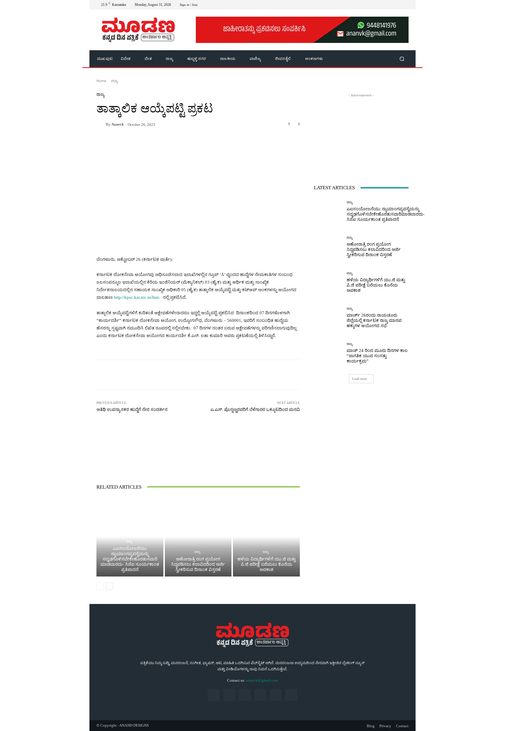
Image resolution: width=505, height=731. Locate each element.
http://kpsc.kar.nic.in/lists (136, 297)
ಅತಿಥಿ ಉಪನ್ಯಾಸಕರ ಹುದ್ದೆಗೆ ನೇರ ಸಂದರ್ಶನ (131, 409)
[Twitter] (384, 4)
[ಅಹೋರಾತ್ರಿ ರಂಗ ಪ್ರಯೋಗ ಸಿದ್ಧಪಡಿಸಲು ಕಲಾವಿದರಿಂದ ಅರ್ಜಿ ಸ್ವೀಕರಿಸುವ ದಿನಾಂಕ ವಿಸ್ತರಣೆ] (198, 536)
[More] (286, 375)
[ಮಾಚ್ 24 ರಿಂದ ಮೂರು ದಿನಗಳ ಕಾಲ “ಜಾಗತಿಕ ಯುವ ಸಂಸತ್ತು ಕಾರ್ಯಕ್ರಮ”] (328, 353)
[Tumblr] (275, 694)
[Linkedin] (244, 694)
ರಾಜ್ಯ (114, 80)
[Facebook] (369, 4)
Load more (359, 379)
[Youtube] (405, 4)
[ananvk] (101, 124)
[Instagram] (377, 4)
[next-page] (109, 586)
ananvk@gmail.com (262, 680)
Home (101, 80)
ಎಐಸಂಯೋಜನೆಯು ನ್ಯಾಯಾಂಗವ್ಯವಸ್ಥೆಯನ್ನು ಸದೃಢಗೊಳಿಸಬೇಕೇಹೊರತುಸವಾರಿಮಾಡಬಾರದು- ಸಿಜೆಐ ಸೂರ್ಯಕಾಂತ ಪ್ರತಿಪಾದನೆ (130, 559)
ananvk (117, 124)
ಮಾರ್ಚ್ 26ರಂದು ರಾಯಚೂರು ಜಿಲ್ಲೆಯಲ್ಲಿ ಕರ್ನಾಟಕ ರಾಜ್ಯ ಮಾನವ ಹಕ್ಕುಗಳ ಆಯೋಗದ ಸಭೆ (374, 320)
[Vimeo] (391, 4)
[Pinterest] (260, 694)
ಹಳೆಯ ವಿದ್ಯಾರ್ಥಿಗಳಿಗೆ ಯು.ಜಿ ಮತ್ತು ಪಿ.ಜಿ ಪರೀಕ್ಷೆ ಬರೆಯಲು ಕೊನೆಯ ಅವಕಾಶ (266, 564)
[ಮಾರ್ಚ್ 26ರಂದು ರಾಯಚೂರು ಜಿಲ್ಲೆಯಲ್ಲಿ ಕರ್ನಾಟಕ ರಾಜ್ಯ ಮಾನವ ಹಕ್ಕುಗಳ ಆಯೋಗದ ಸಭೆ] (328, 317)
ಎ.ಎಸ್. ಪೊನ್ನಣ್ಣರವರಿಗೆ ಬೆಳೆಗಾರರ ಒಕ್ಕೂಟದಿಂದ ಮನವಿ (255, 409)
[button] (402, 59)
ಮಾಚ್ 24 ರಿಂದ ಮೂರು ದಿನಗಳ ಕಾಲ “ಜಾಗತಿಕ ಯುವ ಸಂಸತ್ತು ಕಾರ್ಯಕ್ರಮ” (377, 355)
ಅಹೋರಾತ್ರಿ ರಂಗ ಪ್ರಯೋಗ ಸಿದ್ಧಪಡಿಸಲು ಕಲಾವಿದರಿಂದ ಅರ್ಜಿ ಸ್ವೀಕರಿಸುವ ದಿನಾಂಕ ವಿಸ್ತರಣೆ (198, 564)
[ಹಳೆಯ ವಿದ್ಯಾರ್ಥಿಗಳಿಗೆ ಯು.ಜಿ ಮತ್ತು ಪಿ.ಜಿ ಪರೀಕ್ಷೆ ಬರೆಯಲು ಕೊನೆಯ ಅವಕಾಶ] (266, 536)
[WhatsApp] (398, 4)
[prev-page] (100, 586)
